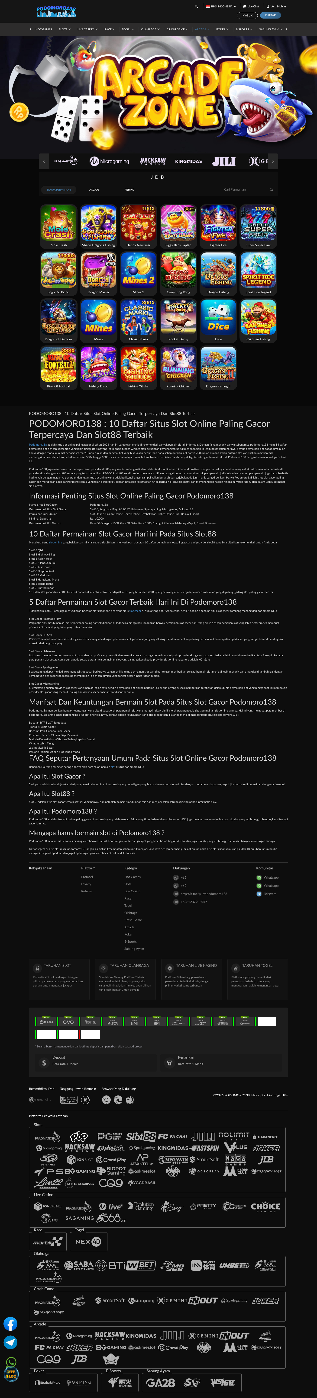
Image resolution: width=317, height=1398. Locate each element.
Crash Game (176, 29)
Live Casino (86, 29)
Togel (127, 29)
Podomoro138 (38, 444)
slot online (55, 542)
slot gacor (135, 611)
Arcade (201, 29)
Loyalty (86, 884)
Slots (63, 29)
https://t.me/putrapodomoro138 (204, 894)
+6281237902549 (194, 902)
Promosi (87, 877)
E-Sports (243, 29)
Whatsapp (271, 877)
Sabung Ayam (269, 29)
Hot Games (44, 29)
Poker (221, 29)
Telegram (270, 894)
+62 (183, 877)
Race (108, 29)
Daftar (270, 15)
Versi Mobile (278, 6)
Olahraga (149, 29)
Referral (86, 891)
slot (113, 767)
